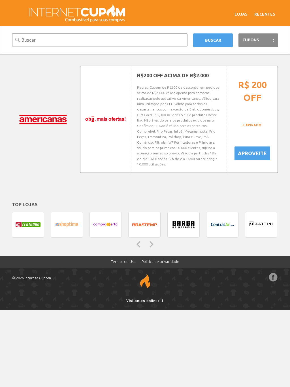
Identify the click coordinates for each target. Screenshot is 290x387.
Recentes (264, 14)
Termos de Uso (123, 261)
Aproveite (252, 153)
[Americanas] (43, 120)
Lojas (241, 14)
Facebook (273, 277)
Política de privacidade (160, 261)
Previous (138, 244)
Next (151, 244)
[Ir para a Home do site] (77, 12)
